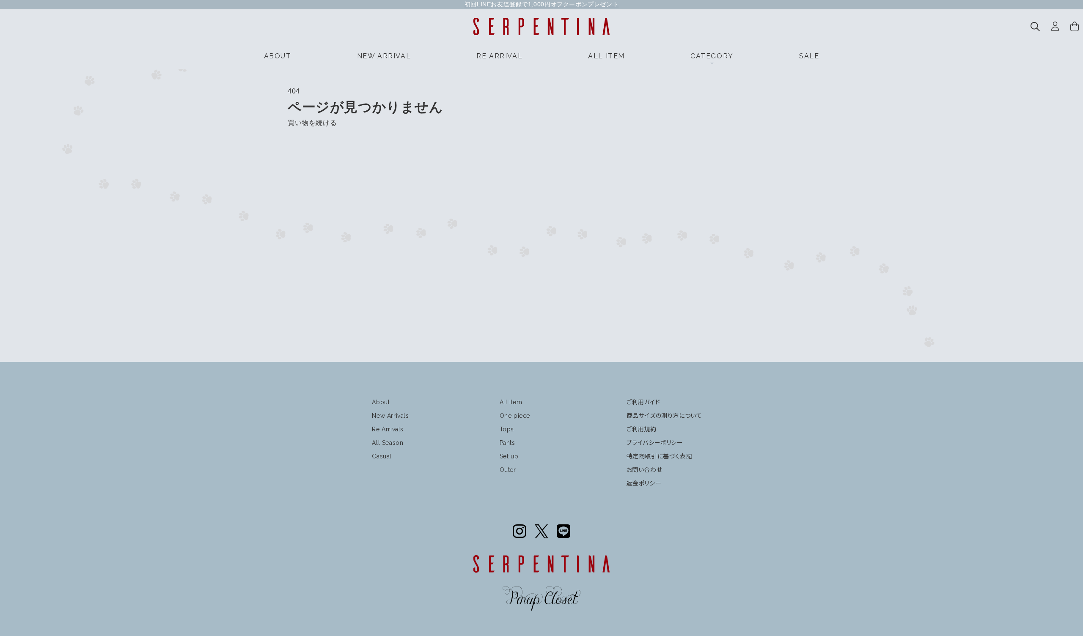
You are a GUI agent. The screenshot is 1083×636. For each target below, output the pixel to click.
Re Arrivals (388, 429)
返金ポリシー (644, 483)
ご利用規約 (642, 429)
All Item (511, 402)
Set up (509, 456)
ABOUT (277, 56)
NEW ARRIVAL (384, 56)
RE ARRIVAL (499, 56)
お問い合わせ (644, 469)
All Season (387, 442)
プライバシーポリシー (655, 442)
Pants (507, 442)
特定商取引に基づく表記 (660, 456)
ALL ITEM (606, 56)
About (381, 402)
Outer (508, 469)
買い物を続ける (312, 122)
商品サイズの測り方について (664, 415)
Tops (507, 429)
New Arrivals (390, 415)
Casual (382, 456)
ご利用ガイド (643, 402)
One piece (515, 415)
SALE (809, 56)
